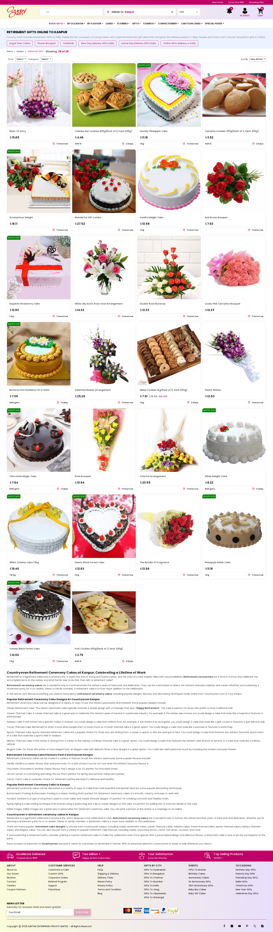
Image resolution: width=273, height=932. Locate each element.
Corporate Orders (58, 877)
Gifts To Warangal (154, 897)
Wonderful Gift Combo (88, 217)
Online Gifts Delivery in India (179, 43)
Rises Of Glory (17, 131)
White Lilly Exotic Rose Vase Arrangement (99, 303)
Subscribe (82, 912)
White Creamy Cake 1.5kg (24, 562)
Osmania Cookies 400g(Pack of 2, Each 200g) (232, 131)
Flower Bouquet (46, 43)
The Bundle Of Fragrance (154, 562)
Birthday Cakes (197, 873)
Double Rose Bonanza (152, 303)
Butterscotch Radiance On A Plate (29, 390)
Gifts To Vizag (151, 889)
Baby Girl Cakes (197, 893)
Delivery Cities (105, 877)
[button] (57, 24)
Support (52, 885)
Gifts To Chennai (153, 877)
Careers (11, 885)
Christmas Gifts (244, 885)
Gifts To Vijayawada (155, 893)
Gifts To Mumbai (153, 881)
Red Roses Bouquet (216, 217)
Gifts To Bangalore (154, 873)
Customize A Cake (58, 869)
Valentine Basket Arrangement (93, 390)
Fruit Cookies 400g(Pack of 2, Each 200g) (99, 648)
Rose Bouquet (83, 476)
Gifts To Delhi (151, 885)
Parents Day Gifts (245, 873)
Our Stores (13, 873)
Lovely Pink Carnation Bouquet (222, 303)
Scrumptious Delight (21, 217)
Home (9, 51)
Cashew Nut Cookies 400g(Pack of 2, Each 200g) (103, 131)
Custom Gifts (55, 873)
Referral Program (57, 881)
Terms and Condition (109, 889)
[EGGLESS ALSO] (169, 95)
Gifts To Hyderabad (155, 869)
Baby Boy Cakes (197, 889)
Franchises (54, 889)
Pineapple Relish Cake (218, 562)
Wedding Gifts (256, 2)
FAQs (100, 869)
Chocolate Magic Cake (22, 476)
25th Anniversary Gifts (201, 885)
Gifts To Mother (197, 869)
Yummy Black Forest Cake (24, 648)
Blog (100, 893)
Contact (11, 881)
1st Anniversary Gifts (200, 881)
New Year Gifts (244, 889)
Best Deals (217, 2)
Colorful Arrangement (153, 476)
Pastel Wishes (213, 390)
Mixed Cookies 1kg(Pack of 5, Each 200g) (163, 390)
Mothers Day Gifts (246, 869)
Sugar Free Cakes (19, 43)
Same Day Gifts (236, 2)
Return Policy (105, 881)
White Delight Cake (216, 476)
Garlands (68, 43)
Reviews (11, 877)
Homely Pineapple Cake (153, 131)
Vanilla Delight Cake (151, 217)
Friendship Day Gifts (247, 877)
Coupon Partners (16, 889)
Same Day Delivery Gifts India (138, 43)
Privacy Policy (105, 885)
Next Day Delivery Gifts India (97, 43)
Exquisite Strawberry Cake (24, 303)
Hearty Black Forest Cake (89, 562)
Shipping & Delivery (108, 873)
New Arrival (257, 59)
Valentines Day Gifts (247, 893)
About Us (12, 869)
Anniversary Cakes (199, 877)
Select (20, 59)
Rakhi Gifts (241, 881)
